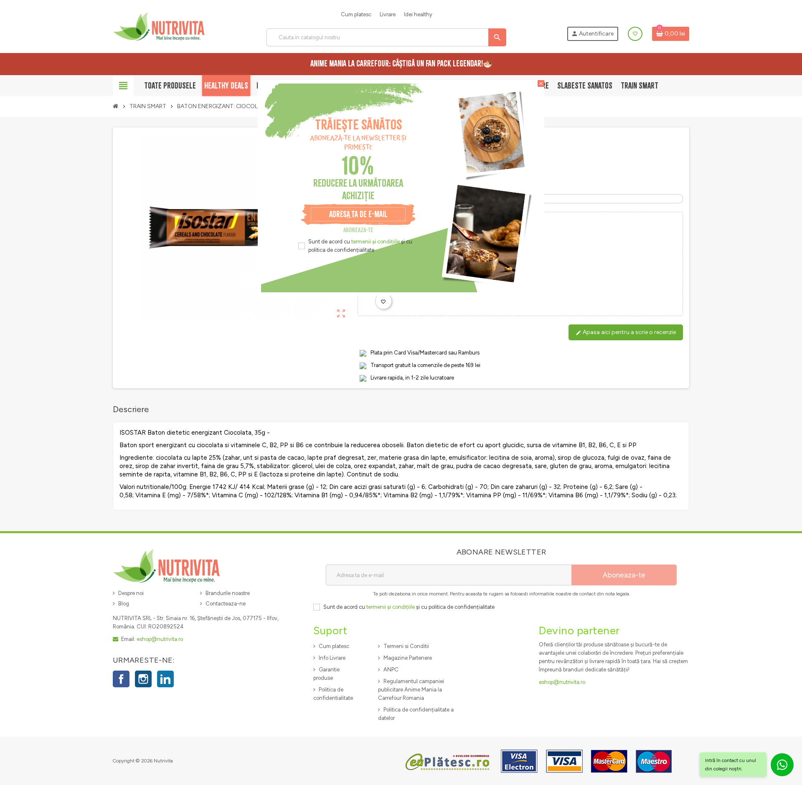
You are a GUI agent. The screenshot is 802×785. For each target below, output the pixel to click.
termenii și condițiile (375, 241)
